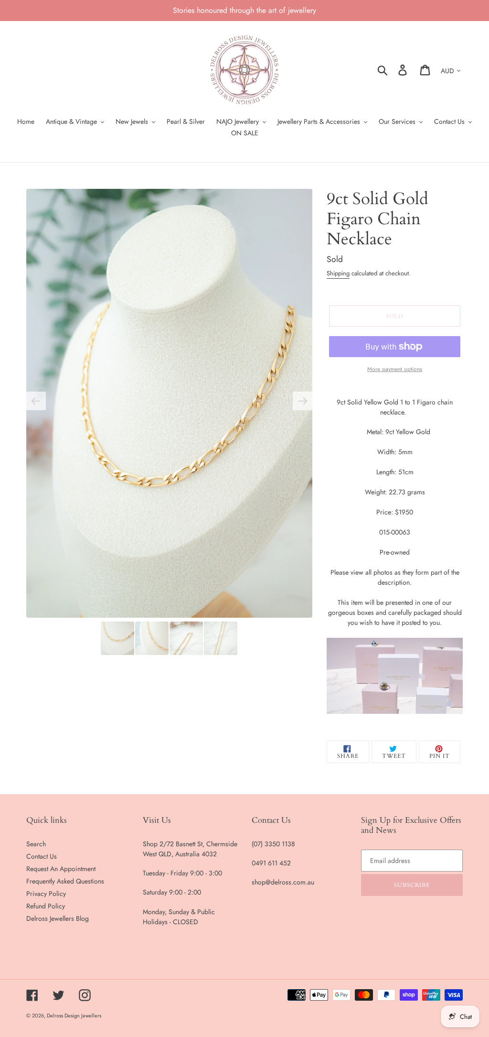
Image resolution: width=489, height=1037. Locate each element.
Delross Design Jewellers (74, 1015)
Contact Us (41, 856)
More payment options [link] (394, 369)
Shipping (338, 273)
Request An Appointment (61, 868)
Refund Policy (45, 906)
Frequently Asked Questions (65, 881)
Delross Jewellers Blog (57, 918)
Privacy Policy (46, 893)
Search (36, 844)
